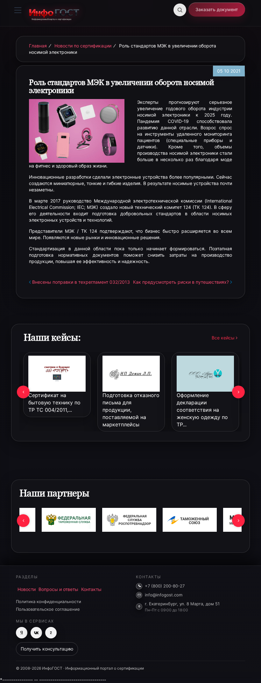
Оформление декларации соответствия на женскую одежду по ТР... (202, 409)
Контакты (91, 589)
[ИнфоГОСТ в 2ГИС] (51, 632)
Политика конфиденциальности (48, 601)
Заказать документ (216, 9)
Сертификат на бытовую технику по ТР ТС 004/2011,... (54, 402)
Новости (27, 589)
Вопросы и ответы (58, 589)
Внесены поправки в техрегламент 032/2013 (81, 282)
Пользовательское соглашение (48, 609)
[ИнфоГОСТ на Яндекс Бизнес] (21, 632)
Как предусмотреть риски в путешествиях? (181, 282)
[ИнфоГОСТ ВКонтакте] (36, 632)
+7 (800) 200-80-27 (165, 585)
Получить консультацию (47, 648)
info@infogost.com (163, 594)
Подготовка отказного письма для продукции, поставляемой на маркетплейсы (130, 409)
